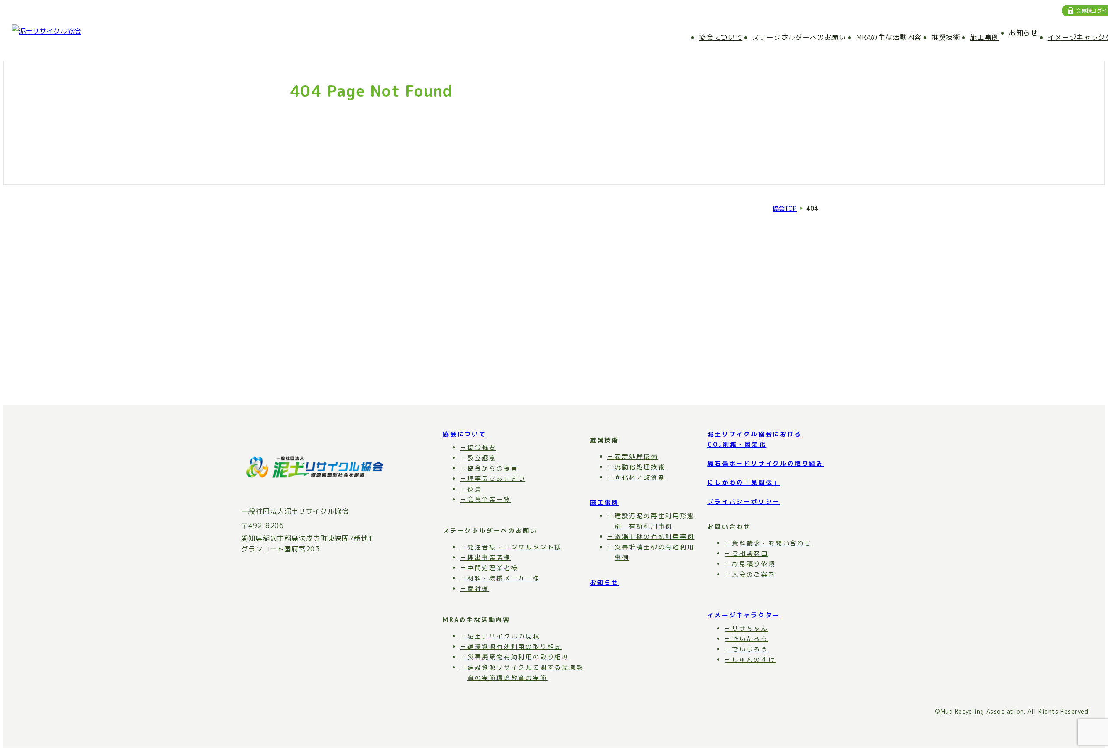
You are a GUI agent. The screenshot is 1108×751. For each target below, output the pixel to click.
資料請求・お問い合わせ (772, 543)
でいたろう (750, 639)
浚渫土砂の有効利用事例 (655, 536)
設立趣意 (481, 458)
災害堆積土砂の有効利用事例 (655, 552)
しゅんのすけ (754, 659)
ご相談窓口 (750, 553)
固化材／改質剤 (640, 477)
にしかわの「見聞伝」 (743, 482)
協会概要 (481, 447)
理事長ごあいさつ (496, 478)
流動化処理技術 (640, 467)
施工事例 (984, 37)
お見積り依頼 (754, 564)
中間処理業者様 (492, 568)
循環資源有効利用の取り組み (514, 646)
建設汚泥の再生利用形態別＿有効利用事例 (655, 521)
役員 (474, 489)
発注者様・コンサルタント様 (514, 547)
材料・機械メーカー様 (503, 578)
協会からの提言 (492, 468)
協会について (720, 37)
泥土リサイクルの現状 (503, 636)
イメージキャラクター (743, 615)
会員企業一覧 (489, 499)
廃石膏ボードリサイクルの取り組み (765, 463)
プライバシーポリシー (743, 501)
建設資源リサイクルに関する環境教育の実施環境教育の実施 (525, 672)
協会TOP (785, 209)
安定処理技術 (636, 456)
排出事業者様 (489, 557)
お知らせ (1023, 33)
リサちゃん (750, 628)
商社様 (478, 588)
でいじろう (750, 649)
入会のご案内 (754, 574)
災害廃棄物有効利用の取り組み (518, 657)
